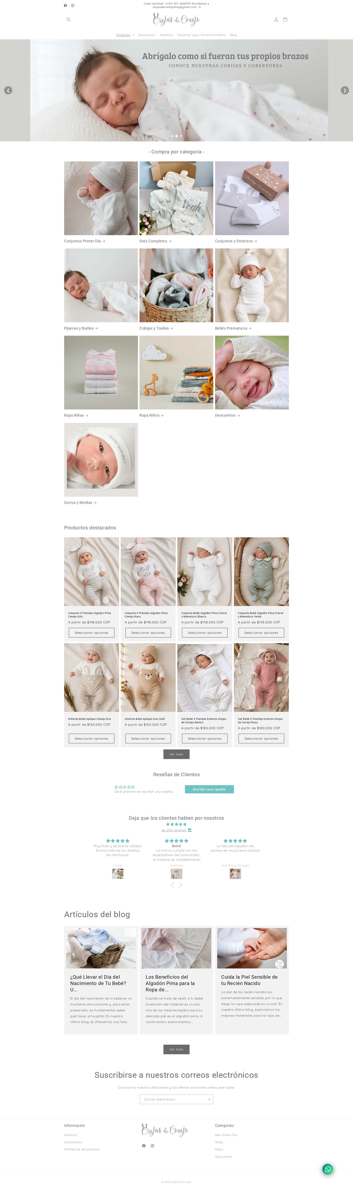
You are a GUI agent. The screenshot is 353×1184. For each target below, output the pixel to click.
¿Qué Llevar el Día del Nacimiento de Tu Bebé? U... (98, 983)
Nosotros (70, 1135)
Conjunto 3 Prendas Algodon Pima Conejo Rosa (146, 615)
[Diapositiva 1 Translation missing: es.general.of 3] (172, 136)
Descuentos (225, 415)
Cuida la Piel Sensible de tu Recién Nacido (249, 980)
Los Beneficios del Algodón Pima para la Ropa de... (170, 983)
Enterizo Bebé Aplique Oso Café (145, 718)
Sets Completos (153, 241)
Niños (219, 1149)
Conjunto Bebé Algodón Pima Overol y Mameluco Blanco (204, 615)
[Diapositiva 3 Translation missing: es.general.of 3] (181, 136)
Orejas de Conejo (181, 1182)
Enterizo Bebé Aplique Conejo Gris (89, 718)
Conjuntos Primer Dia (82, 241)
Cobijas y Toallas (154, 328)
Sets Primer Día (226, 1135)
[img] (176, 824)
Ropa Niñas (74, 415)
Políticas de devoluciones (82, 1149)
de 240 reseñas (174, 830)
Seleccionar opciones (91, 632)
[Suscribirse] (208, 1099)
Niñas (219, 1142)
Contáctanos (73, 1142)
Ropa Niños (149, 415)
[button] (68, 19)
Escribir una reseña (209, 789)
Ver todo (176, 754)
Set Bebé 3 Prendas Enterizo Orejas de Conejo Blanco (203, 720)
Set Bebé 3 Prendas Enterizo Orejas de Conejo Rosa (260, 720)
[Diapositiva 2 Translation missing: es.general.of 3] (176, 136)
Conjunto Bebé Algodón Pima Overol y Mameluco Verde (260, 615)
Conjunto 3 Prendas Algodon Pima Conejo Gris (89, 615)
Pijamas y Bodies (79, 328)
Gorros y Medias (78, 502)
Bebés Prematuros (231, 328)
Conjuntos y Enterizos (234, 241)
